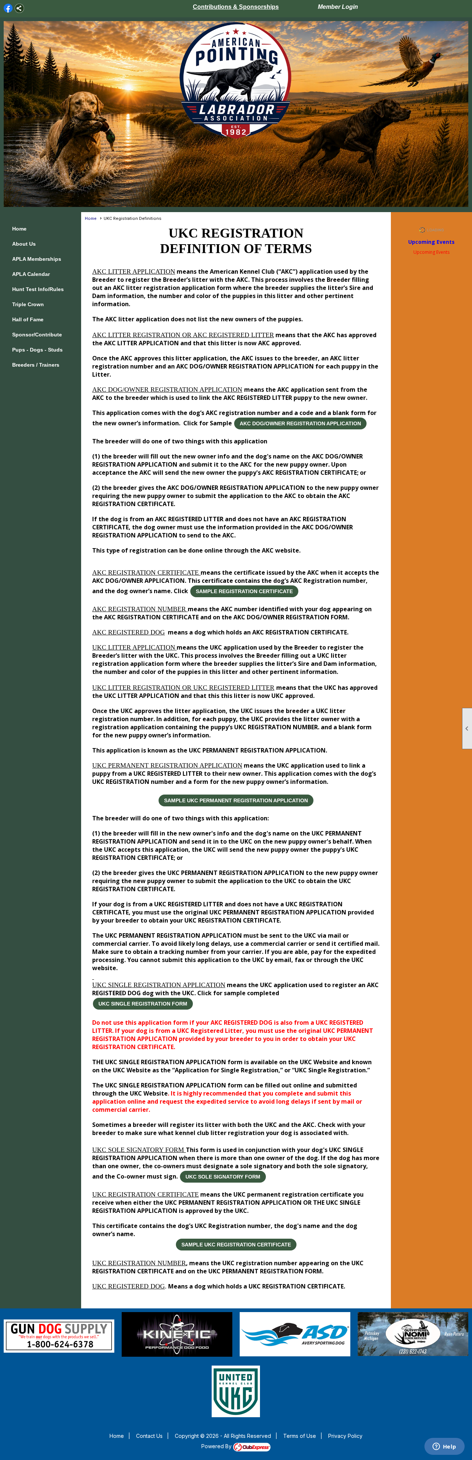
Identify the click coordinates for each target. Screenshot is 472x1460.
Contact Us (149, 1436)
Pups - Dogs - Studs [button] (37, 350)
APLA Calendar (31, 274)
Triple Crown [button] (28, 304)
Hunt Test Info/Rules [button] (38, 289)
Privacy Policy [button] (345, 1436)
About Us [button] (24, 244)
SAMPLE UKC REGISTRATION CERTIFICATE (236, 1245)
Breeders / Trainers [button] (35, 365)
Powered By (217, 1446)
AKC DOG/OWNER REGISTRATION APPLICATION (300, 423)
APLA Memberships (36, 259)
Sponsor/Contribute (37, 335)
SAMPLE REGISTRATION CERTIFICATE (244, 591)
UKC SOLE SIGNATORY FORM (222, 1177)
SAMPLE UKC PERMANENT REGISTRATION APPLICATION (236, 800)
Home (19, 229)
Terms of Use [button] (299, 1436)
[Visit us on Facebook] (8, 8)
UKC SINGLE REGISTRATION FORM (142, 1004)
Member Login (338, 7)
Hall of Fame (28, 319)
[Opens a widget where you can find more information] (444, 1447)
